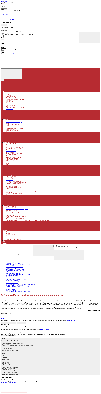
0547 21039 (8, 344)
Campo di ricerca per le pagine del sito (10, 254)
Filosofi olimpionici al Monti (12, 276)
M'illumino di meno (10, 272)
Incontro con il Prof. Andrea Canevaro (15, 270)
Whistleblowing (7, 369)
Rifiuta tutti (12, 323)
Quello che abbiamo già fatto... (61, 246)
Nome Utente (17, 10)
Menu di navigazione (79, 259)
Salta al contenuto (5, 1)
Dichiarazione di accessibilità (10, 367)
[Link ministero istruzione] (7, 2)
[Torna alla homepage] (9, 53)
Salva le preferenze (11, 335)
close (2, 80)
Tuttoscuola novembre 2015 (13, 281)
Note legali (6, 363)
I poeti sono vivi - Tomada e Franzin (14, 267)
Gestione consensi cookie (9, 370)
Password (16, 12)
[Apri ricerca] (89, 37)
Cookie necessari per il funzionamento (10, 333)
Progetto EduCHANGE (11, 268)
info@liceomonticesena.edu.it (20, 345)
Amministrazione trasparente (10, 372)
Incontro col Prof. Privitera (12, 275)
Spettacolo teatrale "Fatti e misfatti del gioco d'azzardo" (19, 264)
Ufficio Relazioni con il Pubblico (11, 366)
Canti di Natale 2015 (11, 288)
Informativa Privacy (8, 364)
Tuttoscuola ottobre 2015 (12, 283)
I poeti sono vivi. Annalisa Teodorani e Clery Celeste (18, 274)
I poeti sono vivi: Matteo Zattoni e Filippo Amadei (18, 291)
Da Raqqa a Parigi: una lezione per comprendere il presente (20, 284)
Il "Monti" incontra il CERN (12, 289)
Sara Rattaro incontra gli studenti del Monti (16, 279)
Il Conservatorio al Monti (12, 280)
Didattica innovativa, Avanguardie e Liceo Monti (17, 286)
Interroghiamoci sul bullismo (13, 273)
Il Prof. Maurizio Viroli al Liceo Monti (14, 285)
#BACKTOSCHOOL (11, 290)
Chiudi (2, 39)
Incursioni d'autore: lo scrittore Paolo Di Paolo (17, 278)
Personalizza (3, 323)
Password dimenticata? (6, 14)
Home (55, 245)
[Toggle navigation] (11, 73)
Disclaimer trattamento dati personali (9, 382)
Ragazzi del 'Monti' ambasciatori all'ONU (16, 269)
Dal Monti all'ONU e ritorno (12, 265)
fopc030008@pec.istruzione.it (19, 347)
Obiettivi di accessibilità (9, 368)
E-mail (15, 31)
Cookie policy (6, 362)
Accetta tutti (21, 323)
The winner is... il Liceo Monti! (13, 263)
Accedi (2, 3)
